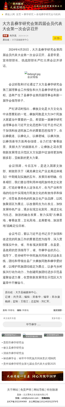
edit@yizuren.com (29, 398)
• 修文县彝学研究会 (13, 347)
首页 (18, 14)
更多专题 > (57, 318)
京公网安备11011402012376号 (43, 401)
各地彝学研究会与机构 (48, 14)
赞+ (57, 38)
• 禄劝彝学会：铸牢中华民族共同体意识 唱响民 (29, 358)
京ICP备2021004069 (17, 401)
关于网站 (12, 389)
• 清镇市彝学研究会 (13, 353)
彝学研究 (28, 14)
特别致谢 (52, 389)
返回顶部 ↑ (58, 310)
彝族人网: (10, 14)
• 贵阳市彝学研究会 (13, 342)
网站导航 (39, 389)
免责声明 (25, 389)
